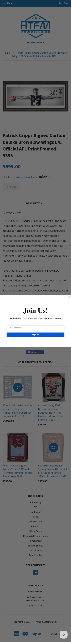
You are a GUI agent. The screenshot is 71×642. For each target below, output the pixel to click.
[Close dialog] (69, 297)
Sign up (35, 335)
